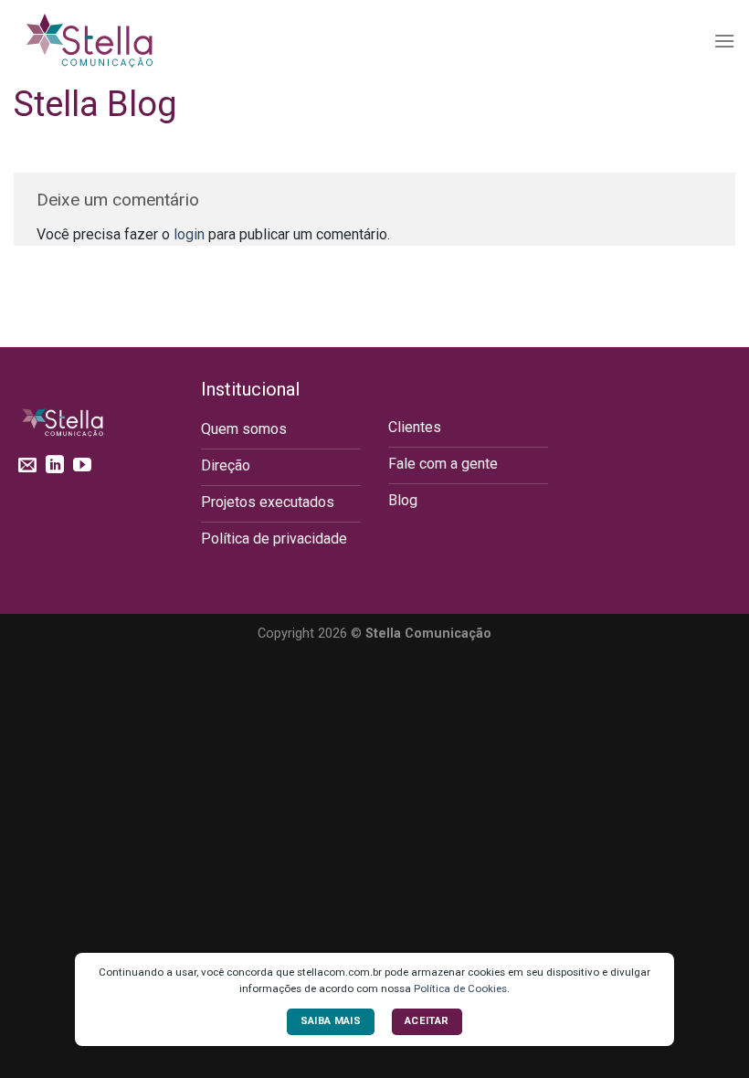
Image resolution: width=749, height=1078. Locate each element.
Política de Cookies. (462, 988)
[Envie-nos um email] (27, 466)
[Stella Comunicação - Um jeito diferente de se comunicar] (105, 41)
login (189, 234)
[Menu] (724, 40)
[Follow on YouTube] (82, 466)
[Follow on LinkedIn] (55, 466)
